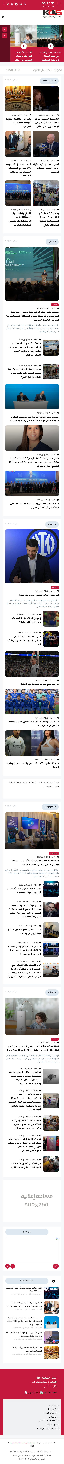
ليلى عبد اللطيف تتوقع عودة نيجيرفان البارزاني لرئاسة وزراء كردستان (46, 123)
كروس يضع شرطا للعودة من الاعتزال (39, 684)
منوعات (55, 1039)
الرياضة (55, 587)
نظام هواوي (33, 1393)
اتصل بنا (52, 1409)
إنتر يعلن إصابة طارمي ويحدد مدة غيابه (39, 595)
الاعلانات (52, 1417)
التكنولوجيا (54, 853)
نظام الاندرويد (50, 1393)
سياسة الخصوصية (47, 1429)
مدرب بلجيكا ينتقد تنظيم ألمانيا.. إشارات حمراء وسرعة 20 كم (24, 641)
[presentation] (4, 29)
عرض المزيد (12, 80)
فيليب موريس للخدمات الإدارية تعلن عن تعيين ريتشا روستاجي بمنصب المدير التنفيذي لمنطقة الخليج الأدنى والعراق (33, 462)
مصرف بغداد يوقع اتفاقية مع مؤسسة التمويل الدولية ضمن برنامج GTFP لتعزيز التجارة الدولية (24, 1321)
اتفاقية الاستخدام (48, 1421)
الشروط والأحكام (37, 1459)
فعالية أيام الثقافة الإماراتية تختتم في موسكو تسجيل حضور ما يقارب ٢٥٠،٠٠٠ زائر (26, 1125)
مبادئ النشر (17, 1456)
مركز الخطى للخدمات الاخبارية (23, 1443)
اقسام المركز (50, 1413)
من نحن (53, 1405)
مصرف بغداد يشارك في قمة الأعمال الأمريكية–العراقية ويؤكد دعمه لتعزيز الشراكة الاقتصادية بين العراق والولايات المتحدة (32, 316)
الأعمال (55, 305)
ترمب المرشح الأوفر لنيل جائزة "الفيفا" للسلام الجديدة (46, 168)
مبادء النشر (51, 1425)
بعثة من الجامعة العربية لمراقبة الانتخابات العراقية (18, 123)
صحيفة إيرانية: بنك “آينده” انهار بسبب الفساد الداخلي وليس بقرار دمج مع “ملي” (24, 373)
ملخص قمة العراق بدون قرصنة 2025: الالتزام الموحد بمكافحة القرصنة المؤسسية (24, 951)
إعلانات (27, 1456)
